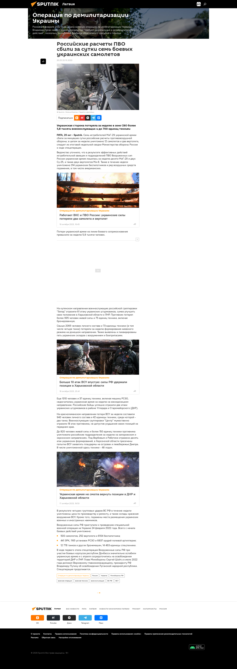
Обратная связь (48, 637)
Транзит (136, 609)
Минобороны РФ (116, 576)
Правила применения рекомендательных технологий (168, 634)
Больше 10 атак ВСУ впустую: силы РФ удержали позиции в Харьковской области (93, 383)
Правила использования (66, 634)
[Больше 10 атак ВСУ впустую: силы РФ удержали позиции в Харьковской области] (98, 357)
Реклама (34, 637)
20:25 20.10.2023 (64, 60)
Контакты (47, 634)
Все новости (72, 609)
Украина (104, 576)
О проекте (35, 634)
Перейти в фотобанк (86, 112)
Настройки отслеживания (70, 637)
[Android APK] (196, 647)
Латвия (93, 609)
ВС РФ (109, 581)
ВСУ (117, 581)
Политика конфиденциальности (94, 634)
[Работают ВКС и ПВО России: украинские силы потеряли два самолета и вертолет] (98, 190)
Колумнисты (150, 609)
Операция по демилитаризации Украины (84, 210)
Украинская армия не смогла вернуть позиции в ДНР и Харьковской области (97, 495)
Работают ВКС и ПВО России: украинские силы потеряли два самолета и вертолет (92, 216)
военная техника (81, 581)
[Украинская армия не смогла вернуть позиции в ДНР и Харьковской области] (98, 469)
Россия (95, 576)
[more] (135, 224)
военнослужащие (97, 581)
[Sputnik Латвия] (45, 7)
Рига (84, 609)
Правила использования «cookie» (126, 634)
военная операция (65, 581)
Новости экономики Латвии (114, 609)
